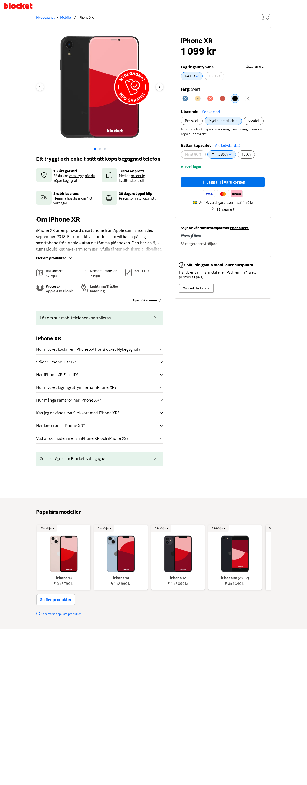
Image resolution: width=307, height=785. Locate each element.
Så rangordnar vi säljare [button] (199, 244)
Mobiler (66, 17)
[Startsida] (18, 6)
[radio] (191, 76)
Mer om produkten (51, 258)
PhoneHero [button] (239, 228)
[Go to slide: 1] (100, 149)
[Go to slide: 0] (95, 149)
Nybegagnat (45, 17)
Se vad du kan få (196, 288)
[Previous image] (40, 87)
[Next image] (159, 87)
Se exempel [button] (211, 112)
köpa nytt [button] (149, 198)
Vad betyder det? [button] (227, 145)
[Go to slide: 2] (105, 149)
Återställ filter (255, 67)
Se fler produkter (55, 599)
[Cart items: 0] (265, 16)
